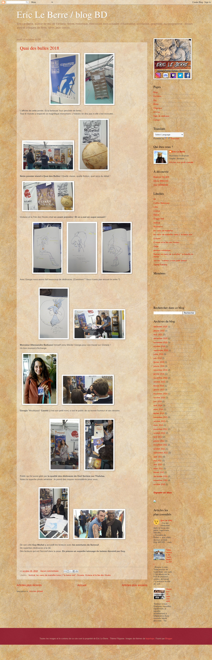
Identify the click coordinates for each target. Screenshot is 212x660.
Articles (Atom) (36, 591)
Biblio (155, 104)
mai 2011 (157, 460)
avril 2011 (157, 464)
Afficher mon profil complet (181, 162)
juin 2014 (157, 401)
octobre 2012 (159, 433)
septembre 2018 (160, 350)
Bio (154, 100)
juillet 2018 (158, 354)
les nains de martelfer (163, 230)
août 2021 (157, 334)
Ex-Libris (157, 96)
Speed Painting (160, 264)
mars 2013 (158, 425)
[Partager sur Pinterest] (76, 571)
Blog (155, 92)
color (155, 207)
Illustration (158, 226)
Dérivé (156, 215)
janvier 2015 (158, 390)
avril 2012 (157, 437)
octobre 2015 (159, 382)
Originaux (157, 108)
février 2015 (158, 386)
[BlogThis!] (68, 571)
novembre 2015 (160, 378)
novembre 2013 (160, 417)
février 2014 (158, 413)
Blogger (168, 638)
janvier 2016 (158, 374)
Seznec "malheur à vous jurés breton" (170, 260)
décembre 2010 (160, 476)
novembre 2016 (160, 370)
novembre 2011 (160, 445)
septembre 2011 (160, 453)
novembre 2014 (160, 394)
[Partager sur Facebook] (73, 571)
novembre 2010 (160, 480)
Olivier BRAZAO (160, 181)
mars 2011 (158, 468)
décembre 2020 (160, 338)
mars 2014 (158, 409)
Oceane (80, 575)
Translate (175, 138)
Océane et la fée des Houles (98, 575)
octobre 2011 (159, 449)
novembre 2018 (160, 342)
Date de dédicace (161, 116)
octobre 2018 (159, 346)
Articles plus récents (29, 585)
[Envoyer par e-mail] (65, 571)
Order (155, 246)
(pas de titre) (166, 520)
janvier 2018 (158, 366)
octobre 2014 (159, 397)
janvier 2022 (158, 331)
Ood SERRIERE (160, 185)
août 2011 (157, 457)
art (154, 199)
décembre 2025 (160, 327)
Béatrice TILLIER (161, 177)
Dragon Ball (158, 219)
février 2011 (158, 472)
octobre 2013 (159, 421)
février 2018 (158, 362)
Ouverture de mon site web (169, 595)
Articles (156, 112)
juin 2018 (157, 358)
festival (32, 575)
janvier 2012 (158, 441)
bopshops (150, 638)
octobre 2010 (159, 484)
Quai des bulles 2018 (39, 48)
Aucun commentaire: (50, 571)
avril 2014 (157, 405)
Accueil (81, 585)
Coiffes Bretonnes (161, 203)
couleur (156, 211)
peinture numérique (162, 250)
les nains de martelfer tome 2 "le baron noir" (56, 575)
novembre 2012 (160, 429)
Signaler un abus (162, 492)
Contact (156, 120)
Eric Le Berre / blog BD (62, 14)
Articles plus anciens (134, 585)
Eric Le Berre (178, 152)
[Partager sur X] (70, 571)
